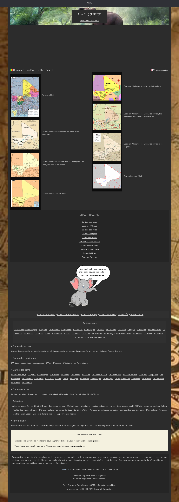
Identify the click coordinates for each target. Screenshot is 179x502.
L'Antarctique (38, 363)
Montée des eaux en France (24, 410)
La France (28, 333)
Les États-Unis (154, 329)
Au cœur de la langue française (104, 410)
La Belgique (89, 329)
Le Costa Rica (115, 375)
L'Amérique (26, 363)
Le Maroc (86, 333)
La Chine (122, 329)
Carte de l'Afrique (89, 226)
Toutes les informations (122, 425)
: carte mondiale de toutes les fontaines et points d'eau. (89, 469)
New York (74, 394)
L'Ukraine (89, 337)
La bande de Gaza (64, 410)
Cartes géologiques (52, 351)
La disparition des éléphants (132, 410)
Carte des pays (89, 314)
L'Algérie (43, 329)
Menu (89, 3)
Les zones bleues (57, 406)
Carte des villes (107, 314)
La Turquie (78, 337)
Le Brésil (100, 329)
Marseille (64, 394)
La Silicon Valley (81, 410)
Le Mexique (97, 333)
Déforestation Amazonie (156, 410)
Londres (43, 394)
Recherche (24, 425)
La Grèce (39, 333)
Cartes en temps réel (49, 425)
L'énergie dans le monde (44, 414)
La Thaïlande (158, 378)
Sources (34, 425)
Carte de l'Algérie (89, 234)
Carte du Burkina (89, 237)
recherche (99, 275)
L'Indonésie (57, 333)
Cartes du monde (46, 314)
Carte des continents (68, 314)
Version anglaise (160, 70)
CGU (92, 485)
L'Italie (67, 333)
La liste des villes (89, 230)
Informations (136, 314)
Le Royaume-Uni (123, 333)
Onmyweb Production (103, 489)
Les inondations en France (103, 406)
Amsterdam (33, 394)
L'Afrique (15, 363)
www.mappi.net (77, 446)
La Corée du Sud (99, 375)
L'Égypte (131, 329)
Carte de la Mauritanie (89, 249)
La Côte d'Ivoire (130, 375)
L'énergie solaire (46, 410)
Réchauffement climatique (78, 406)
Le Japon (76, 333)
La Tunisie (158, 333)
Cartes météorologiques (73, 351)
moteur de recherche (36, 441)
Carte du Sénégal (89, 257)
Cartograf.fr (18, 70)
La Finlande (27, 378)
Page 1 (85, 215)
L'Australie (78, 329)
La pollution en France (66, 414)
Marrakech (53, 394)
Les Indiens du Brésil (21, 414)
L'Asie (48, 363)
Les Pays (30, 70)
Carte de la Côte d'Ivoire (89, 241)
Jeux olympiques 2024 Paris (129, 406)
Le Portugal (109, 333)
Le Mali (40, 70)
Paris (82, 394)
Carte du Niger (89, 253)
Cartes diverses (115, 351)
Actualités (123, 314)
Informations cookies (105, 485)
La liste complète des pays (25, 329)
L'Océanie (67, 363)
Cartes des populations (95, 351)
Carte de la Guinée (89, 245)
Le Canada (111, 329)
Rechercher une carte (89, 20)
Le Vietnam (100, 337)
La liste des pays (89, 222)
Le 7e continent (81, 363)
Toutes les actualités (20, 406)
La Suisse (148, 333)
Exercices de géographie (99, 425)
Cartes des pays (18, 351)
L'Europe (57, 363)
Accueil (14, 425)
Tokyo (96, 394)
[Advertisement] (89, 45)
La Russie (137, 333)
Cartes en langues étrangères (73, 425)
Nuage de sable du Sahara (155, 406)
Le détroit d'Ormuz (39, 406)
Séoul (89, 394)
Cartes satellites (34, 351)
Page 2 (93, 215)
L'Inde (47, 333)
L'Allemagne (54, 329)
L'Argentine (66, 329)
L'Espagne (141, 329)
